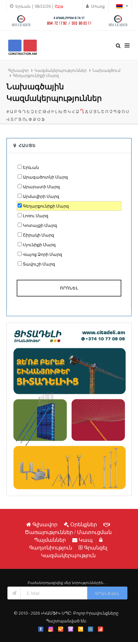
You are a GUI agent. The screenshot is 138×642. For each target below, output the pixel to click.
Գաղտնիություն (50, 547)
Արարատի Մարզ (41, 187)
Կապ (86, 539)
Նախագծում (106, 70)
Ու (25, 119)
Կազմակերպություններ (60, 70)
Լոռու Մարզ (35, 216)
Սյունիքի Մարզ (39, 245)
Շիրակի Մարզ (38, 235)
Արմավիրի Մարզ (41, 196)
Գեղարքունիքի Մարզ (36, 75)
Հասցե (27, 145)
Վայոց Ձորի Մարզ (42, 254)
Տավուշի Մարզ (39, 264)
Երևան (31, 167)
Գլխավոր (18, 70)
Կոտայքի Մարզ (40, 225)
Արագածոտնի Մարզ (45, 177)
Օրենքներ (83, 524)
